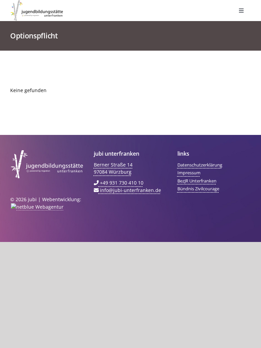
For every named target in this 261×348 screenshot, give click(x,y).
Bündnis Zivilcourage (198, 189)
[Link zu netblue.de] (37, 207)
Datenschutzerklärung (199, 165)
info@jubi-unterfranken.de (130, 190)
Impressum (189, 173)
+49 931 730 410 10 (121, 182)
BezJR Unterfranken (196, 181)
